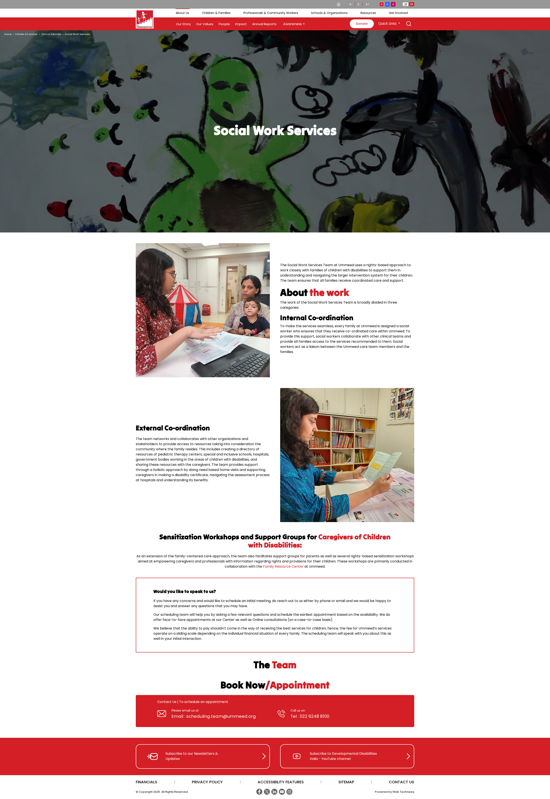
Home (7, 34)
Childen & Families (26, 34)
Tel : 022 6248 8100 (309, 716)
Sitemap (346, 782)
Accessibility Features (281, 782)
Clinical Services (51, 34)
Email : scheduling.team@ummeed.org (213, 716)
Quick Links (387, 23)
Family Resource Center (283, 566)
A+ (367, 4)
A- (351, 4)
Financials (146, 782)
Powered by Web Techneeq (394, 792)
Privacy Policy (207, 782)
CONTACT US (401, 782)
